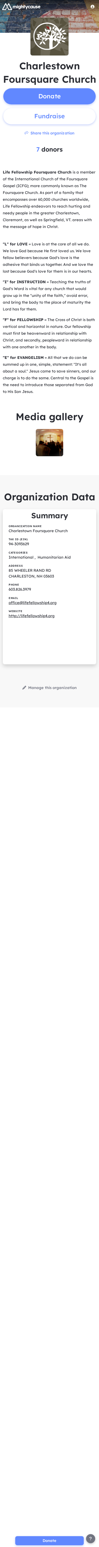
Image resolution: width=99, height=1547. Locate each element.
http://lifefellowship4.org (32, 615)
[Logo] (21, 6)
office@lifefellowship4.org (33, 602)
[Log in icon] (92, 6)
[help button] (90, 1538)
